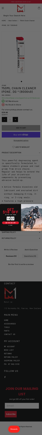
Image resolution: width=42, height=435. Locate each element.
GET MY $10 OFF (10, 222)
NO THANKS (10, 225)
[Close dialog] (1, 205)
